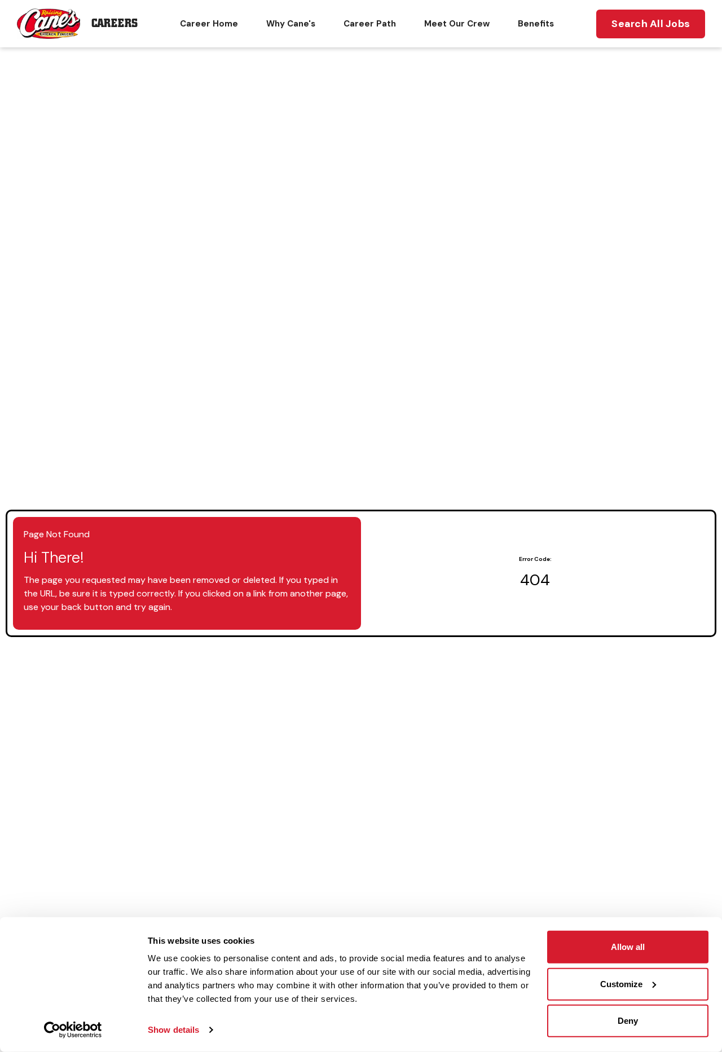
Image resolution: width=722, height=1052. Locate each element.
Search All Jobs (650, 23)
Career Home (209, 23)
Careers (114, 23)
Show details (173, 1030)
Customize (621, 983)
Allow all (628, 947)
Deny (628, 1021)
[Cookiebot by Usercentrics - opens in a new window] (73, 1030)
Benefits (536, 23)
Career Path (370, 23)
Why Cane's (290, 23)
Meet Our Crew (457, 23)
